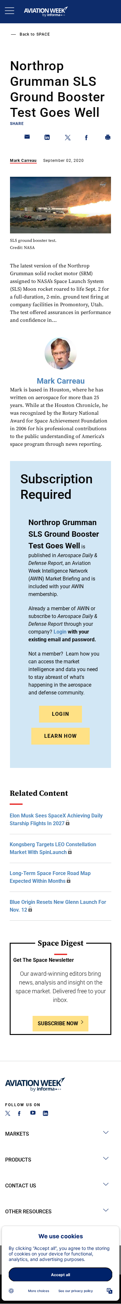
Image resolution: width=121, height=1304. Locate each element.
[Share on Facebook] (88, 138)
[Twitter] (7, 1114)
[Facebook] (20, 1114)
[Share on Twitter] (68, 138)
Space (43, 34)
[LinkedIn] (45, 1114)
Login (60, 714)
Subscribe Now (58, 1023)
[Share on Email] (27, 138)
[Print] (108, 138)
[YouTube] (32, 1114)
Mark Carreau (23, 160)
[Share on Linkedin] (47, 138)
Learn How (60, 736)
